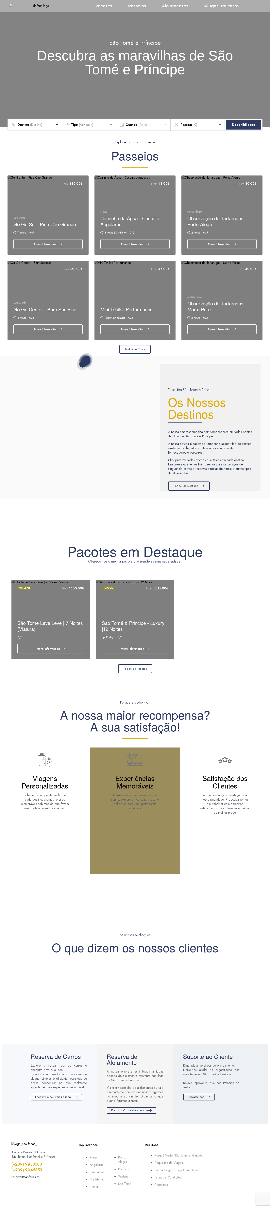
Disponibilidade (243, 124)
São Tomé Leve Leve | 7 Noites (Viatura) (50, 625)
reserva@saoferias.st (25, 1177)
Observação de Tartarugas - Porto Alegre (216, 221)
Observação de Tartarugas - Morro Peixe (216, 306)
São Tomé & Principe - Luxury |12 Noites (133, 625)
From (65, 184)
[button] (5, 60)
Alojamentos (175, 6)
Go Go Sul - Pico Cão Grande (44, 224)
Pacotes (103, 6)
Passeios (137, 6)
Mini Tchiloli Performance (126, 309)
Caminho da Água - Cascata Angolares (129, 221)
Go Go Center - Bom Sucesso (44, 309)
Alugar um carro (221, 6)
